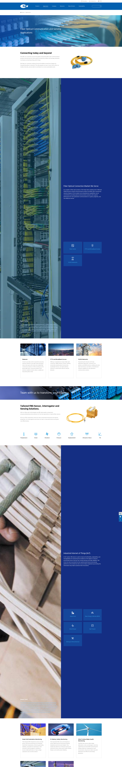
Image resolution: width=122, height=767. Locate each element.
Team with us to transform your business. (44, 393)
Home (23, 12)
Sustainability (82, 6)
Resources (62, 6)
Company (54, 6)
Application (45, 6)
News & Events (71, 6)
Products (37, 6)
